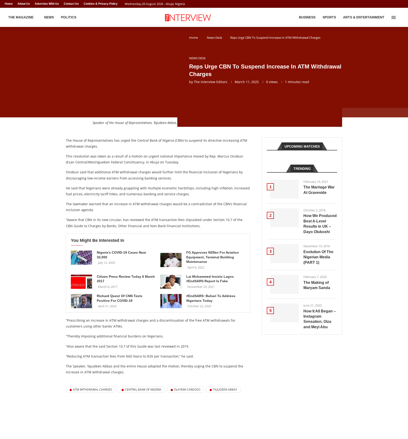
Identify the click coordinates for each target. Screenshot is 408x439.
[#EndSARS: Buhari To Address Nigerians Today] (171, 301)
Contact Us (71, 3)
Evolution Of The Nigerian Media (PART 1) (318, 257)
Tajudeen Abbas (225, 390)
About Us (23, 3)
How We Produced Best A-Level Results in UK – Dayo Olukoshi (320, 224)
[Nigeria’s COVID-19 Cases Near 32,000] (81, 258)
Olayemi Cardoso (187, 390)
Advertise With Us (47, 3)
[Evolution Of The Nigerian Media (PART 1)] (284, 253)
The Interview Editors (210, 82)
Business (307, 17)
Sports (329, 17)
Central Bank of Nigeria (143, 390)
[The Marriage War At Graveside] (284, 189)
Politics (68, 17)
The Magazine (21, 17)
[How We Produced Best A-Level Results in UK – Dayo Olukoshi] (284, 217)
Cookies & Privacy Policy (101, 3)
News (49, 17)
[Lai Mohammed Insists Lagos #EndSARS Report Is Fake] (171, 282)
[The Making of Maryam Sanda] (284, 284)
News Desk (214, 37)
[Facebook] (393, 4)
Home (9, 3)
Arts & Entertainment (363, 17)
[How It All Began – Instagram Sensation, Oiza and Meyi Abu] (284, 312)
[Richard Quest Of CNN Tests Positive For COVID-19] (81, 301)
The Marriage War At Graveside (319, 189)
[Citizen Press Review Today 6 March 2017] (81, 282)
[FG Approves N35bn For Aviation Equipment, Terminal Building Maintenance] (171, 260)
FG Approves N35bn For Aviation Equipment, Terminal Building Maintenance (212, 257)
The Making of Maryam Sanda (316, 285)
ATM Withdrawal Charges (92, 390)
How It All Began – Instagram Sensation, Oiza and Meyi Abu (319, 319)
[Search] (401, 17)
